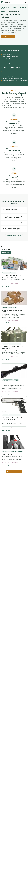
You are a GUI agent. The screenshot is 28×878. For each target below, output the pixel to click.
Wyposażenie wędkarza (15, 343)
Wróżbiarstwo (13, 307)
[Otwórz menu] (25, 2)
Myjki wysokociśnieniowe (9, 451)
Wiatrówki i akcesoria (14, 415)
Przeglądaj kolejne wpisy (13, 471)
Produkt (13, 272)
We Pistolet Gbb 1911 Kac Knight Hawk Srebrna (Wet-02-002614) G (13, 418)
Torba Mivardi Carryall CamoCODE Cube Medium (12, 347)
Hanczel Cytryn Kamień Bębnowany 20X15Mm (12, 311)
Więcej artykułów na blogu (13, 235)
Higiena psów (6, 272)
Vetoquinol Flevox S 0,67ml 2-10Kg (11, 275)
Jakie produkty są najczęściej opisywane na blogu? (10, 210)
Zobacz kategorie (7, 41)
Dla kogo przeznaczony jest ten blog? (12, 223)
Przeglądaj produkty (7, 36)
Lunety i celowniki (7, 380)
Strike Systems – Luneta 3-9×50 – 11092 (13, 383)
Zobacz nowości (5, 252)
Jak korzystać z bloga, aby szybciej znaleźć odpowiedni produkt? (12, 229)
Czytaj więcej (5, 286)
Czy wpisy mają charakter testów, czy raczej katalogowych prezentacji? (12, 216)
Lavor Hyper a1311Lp (8, 454)
